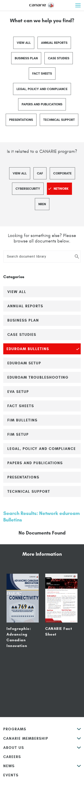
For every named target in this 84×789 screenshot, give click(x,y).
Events (11, 775)
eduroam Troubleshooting (38, 377)
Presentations (21, 120)
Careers (12, 757)
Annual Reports (54, 43)
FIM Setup (18, 434)
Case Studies (58, 58)
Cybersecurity (27, 189)
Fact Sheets (42, 73)
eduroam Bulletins (28, 349)
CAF (40, 173)
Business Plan (26, 58)
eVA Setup (18, 391)
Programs (14, 729)
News (9, 766)
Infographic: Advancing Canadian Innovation (19, 637)
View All (24, 43)
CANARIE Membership (25, 738)
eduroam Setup (24, 363)
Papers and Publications (42, 104)
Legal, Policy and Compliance (42, 89)
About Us (13, 747)
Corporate (62, 173)
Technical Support (59, 120)
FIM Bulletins (22, 420)
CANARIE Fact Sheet (58, 631)
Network (61, 189)
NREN (42, 204)
